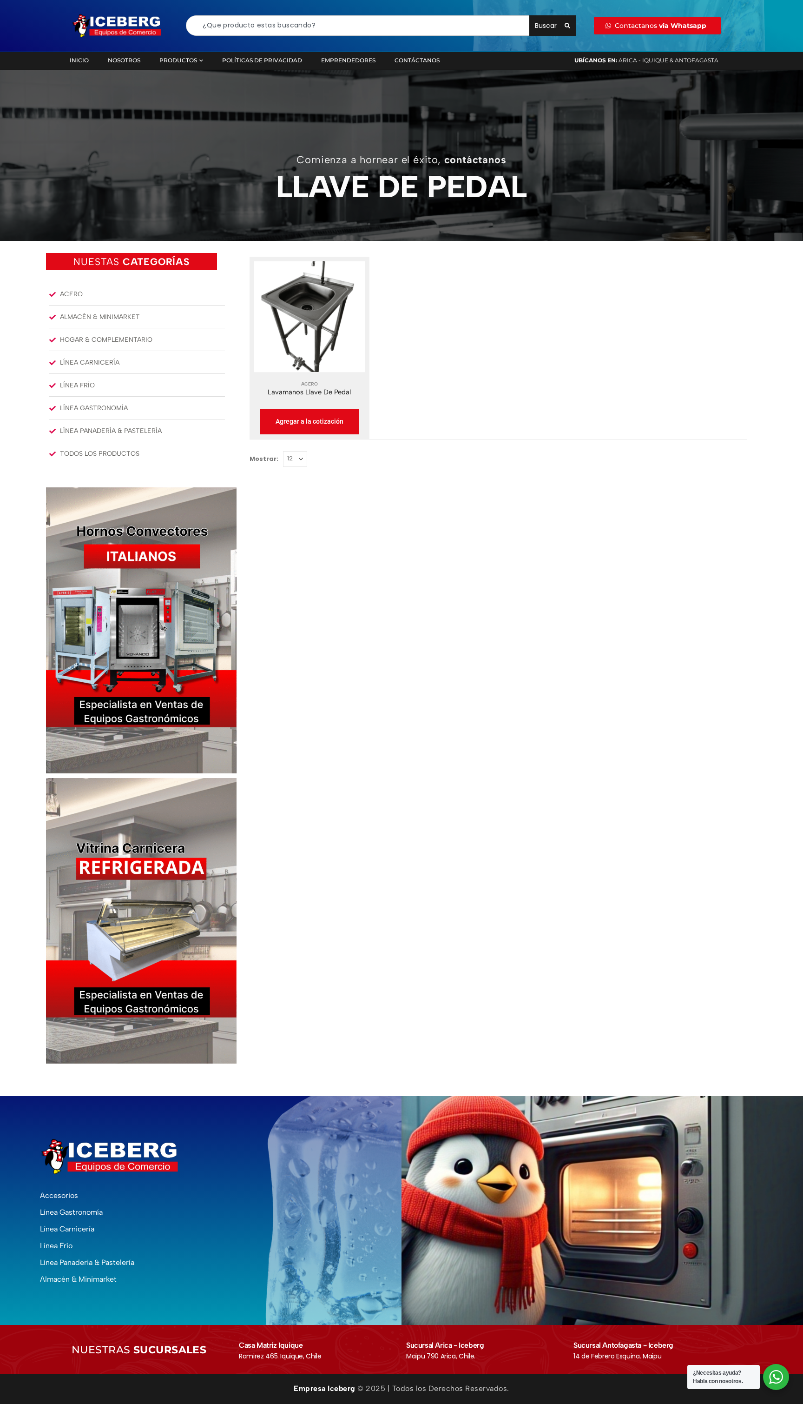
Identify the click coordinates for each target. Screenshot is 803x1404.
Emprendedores (348, 60)
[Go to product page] (309, 316)
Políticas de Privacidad (262, 60)
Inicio (79, 60)
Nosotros (124, 60)
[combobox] (357, 25)
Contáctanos (417, 60)
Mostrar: (264, 458)
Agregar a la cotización (309, 421)
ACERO (309, 384)
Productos (178, 60)
